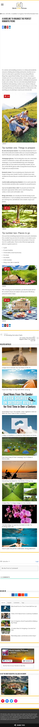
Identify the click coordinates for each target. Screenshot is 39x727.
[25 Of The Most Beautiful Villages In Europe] (14, 685)
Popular (9, 602)
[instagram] (26, 594)
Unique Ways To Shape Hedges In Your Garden (16, 503)
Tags (23, 602)
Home (3, 13)
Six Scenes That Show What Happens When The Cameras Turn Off (27, 338)
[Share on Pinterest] (7, 27)
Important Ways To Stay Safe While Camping (16, 389)
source (4, 143)
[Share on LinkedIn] (10, 27)
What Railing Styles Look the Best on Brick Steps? (23, 635)
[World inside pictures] (19, 5)
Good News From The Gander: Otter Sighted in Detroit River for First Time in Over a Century (19, 412)
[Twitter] (16, 594)
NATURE (8, 13)
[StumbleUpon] (22, 594)
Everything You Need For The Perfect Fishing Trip (17, 481)
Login (37, 561)
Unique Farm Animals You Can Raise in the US (16, 367)
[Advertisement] (19, 49)
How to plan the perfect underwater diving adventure (18, 548)
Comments (16, 602)
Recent (3, 602)
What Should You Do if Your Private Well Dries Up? (24, 606)
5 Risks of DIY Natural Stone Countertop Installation (24, 613)
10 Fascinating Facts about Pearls (13, 334)
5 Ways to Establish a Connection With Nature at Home (19, 435)
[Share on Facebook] (3, 27)
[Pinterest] (19, 594)
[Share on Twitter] (5, 27)
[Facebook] (13, 594)
